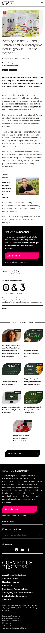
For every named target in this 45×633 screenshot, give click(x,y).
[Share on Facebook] (18, 271)
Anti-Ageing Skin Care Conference (17, 592)
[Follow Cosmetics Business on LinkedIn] (22, 551)
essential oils (11, 146)
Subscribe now (13, 256)
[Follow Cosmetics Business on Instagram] (16, 551)
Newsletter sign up (10, 582)
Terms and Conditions (11, 628)
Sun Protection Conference (14, 596)
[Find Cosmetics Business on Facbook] (28, 551)
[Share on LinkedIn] (12, 271)
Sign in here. (24, 262)
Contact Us (7, 585)
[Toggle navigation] (42, 3)
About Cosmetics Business (14, 575)
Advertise (6, 599)
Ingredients (5, 70)
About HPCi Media (10, 578)
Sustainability (13, 70)
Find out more (8, 521)
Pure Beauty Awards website (15, 589)
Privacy (25, 628)
